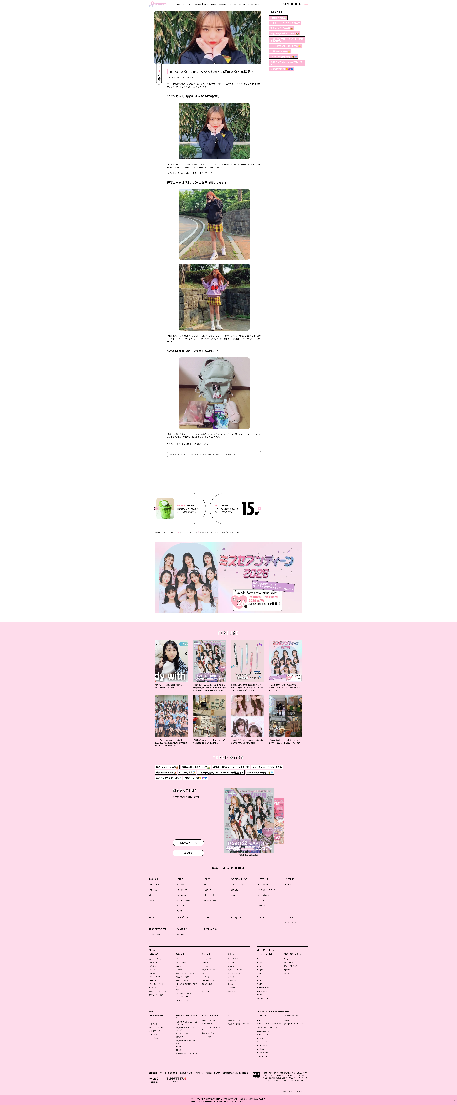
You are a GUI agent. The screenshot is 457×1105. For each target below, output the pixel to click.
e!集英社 (178, 1050)
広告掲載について (155, 1073)
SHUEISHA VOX (262, 1034)
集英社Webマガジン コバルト (212, 1033)
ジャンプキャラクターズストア (268, 1027)
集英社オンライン (263, 998)
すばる (151, 1020)
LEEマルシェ (261, 1038)
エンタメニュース (237, 884)
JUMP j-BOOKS (207, 1024)
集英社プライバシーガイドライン (191, 1073)
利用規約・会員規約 (213, 1073)
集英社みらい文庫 (234, 1020)
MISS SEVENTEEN (158, 929)
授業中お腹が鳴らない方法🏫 (284, 33)
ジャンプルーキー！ (156, 984)
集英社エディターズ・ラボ (293, 1024)
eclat (259, 980)
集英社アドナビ (289, 1020)
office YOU (231, 991)
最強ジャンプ (154, 969)
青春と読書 (153, 1034)
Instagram (236, 917)
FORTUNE (265, 4)
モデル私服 (153, 890)
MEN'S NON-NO (262, 991)
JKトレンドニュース (292, 884)
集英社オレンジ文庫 (209, 1020)
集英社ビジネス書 (182, 1033)
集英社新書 (179, 1037)
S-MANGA (152, 987)
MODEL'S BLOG (253, 4)
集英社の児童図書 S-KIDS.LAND (239, 1024)
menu (306, 6)
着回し (151, 895)
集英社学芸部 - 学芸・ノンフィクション (186, 1028)
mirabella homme (263, 1052)
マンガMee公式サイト (209, 984)
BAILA (259, 966)
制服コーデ (207, 890)
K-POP (233, 895)
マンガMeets (206, 991)
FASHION (180, 4)
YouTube (262, 917)
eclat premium (262, 1045)
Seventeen (261, 959)
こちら (240, 1101)
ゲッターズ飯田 (290, 923)
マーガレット (206, 977)
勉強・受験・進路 (210, 900)
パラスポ (287, 973)
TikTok (207, 917)
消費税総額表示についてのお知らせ (235, 1073)
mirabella (260, 1049)
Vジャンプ (152, 966)
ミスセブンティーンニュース (159, 934)
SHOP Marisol (262, 1042)
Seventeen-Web (160, 532)
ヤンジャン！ (180, 990)
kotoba (178, 1046)
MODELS (242, 4)
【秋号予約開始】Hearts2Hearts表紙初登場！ (286, 39)
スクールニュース (210, 884)
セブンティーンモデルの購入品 (285, 22)
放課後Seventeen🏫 (280, 51)
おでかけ (261, 900)
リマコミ (205, 987)
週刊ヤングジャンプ (182, 980)
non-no (259, 962)
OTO (259, 1020)
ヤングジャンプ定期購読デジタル (186, 985)
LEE (258, 977)
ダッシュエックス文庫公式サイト (212, 1028)
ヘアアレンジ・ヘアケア (185, 900)
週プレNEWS (288, 962)
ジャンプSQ (153, 962)
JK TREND (233, 4)
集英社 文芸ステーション (158, 1027)
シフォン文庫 (206, 1037)
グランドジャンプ (182, 997)
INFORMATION (210, 929)
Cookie (230, 984)
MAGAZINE (181, 929)
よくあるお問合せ (171, 1073)
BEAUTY (189, 4)
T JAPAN (260, 984)
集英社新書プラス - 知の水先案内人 (186, 1041)
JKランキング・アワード (266, 890)
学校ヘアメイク (209, 895)
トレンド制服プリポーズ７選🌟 (285, 46)
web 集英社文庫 (154, 1031)
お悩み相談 (262, 905)
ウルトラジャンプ (182, 1000)
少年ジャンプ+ (154, 973)
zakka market (262, 1056)
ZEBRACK (152, 980)
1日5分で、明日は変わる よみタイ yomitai (187, 1023)
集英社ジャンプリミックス (158, 991)
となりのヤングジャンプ (184, 993)
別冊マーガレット (208, 980)
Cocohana (231, 987)
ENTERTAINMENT (210, 4)
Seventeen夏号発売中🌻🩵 (283, 56)
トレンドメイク (181, 890)
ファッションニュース (157, 884)
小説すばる (153, 1024)
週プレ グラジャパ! (290, 966)
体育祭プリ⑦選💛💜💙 (281, 69)
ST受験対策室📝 (278, 17)
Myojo (286, 959)
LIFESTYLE (223, 4)
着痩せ (151, 900)
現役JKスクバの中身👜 (281, 28)
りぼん (204, 973)
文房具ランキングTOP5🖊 (168, 777)
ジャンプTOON (154, 977)
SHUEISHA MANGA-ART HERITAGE (269, 1024)
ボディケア (180, 911)
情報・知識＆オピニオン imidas (186, 1053)
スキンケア (180, 905)
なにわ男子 (234, 890)
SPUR (259, 973)
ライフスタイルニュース (188, 532)
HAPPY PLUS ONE (263, 987)
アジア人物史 (154, 1038)
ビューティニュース (183, 884)
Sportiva (287, 969)
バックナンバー (181, 934)
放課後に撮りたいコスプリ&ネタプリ (286, 62)
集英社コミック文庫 (156, 995)
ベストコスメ (181, 895)
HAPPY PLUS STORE (264, 1031)
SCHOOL (198, 4)
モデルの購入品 (263, 895)
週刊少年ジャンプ (155, 959)
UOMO (259, 995)
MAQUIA (260, 969)
